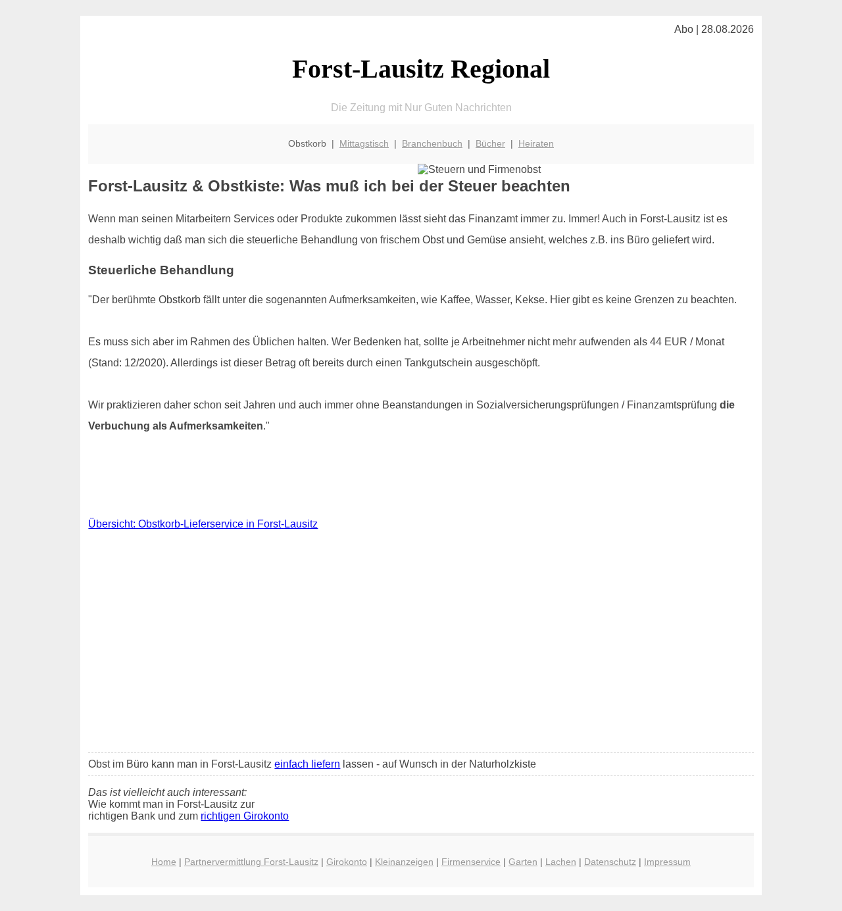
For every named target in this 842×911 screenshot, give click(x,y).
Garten (522, 861)
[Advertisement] (421, 645)
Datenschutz (610, 861)
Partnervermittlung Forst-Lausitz (251, 861)
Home (163, 861)
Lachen (560, 861)
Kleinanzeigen (404, 861)
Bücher (490, 143)
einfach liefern (307, 764)
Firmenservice (471, 861)
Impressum (667, 861)
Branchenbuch (432, 143)
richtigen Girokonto (245, 816)
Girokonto (346, 861)
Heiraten (536, 143)
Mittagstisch (364, 143)
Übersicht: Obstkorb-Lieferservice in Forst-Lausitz (203, 523)
